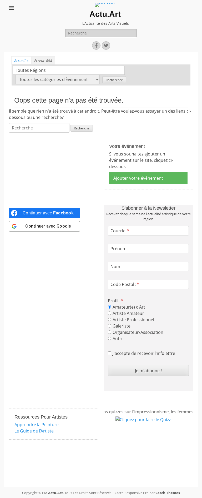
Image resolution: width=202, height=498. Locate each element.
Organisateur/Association (138, 332)
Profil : (114, 301)
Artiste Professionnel (133, 320)
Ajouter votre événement (138, 178)
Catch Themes (167, 492)
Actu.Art (105, 14)
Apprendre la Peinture (36, 424)
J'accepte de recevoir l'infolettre (144, 353)
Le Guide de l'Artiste (34, 431)
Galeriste (121, 326)
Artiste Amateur (128, 313)
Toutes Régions (31, 70)
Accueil (21, 60)
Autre (118, 338)
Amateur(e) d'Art (129, 307)
